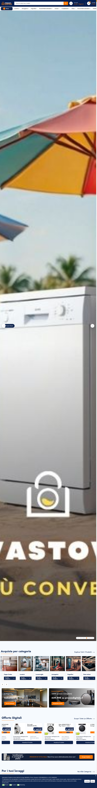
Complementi (65, 8)
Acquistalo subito (58, 703)
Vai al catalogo (10, 703)
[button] (3, 785)
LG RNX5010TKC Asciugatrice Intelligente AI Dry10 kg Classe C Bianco (87, 725)
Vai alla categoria (84, 771)
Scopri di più (48, 326)
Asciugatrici (25, 8)
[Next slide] (6, 684)
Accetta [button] (87, 781)
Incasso (56, 8)
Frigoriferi (33, 8)
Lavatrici (16, 8)
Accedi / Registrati (79, 4)
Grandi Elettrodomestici (45, 8)
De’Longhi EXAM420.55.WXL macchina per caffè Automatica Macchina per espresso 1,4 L (23, 725)
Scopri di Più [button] (5, 782)
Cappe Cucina (6, 674)
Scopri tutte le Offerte (83, 718)
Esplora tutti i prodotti (83, 652)
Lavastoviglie (38, 674)
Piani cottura (85, 674)
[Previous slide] (2, 684)
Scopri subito (86, 757)
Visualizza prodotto (16, 742)
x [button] (95, 775)
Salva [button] (92, 781)
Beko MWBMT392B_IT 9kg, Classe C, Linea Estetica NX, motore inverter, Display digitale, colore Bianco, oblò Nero (54, 725)
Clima (73, 8)
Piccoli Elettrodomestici (84, 8)
